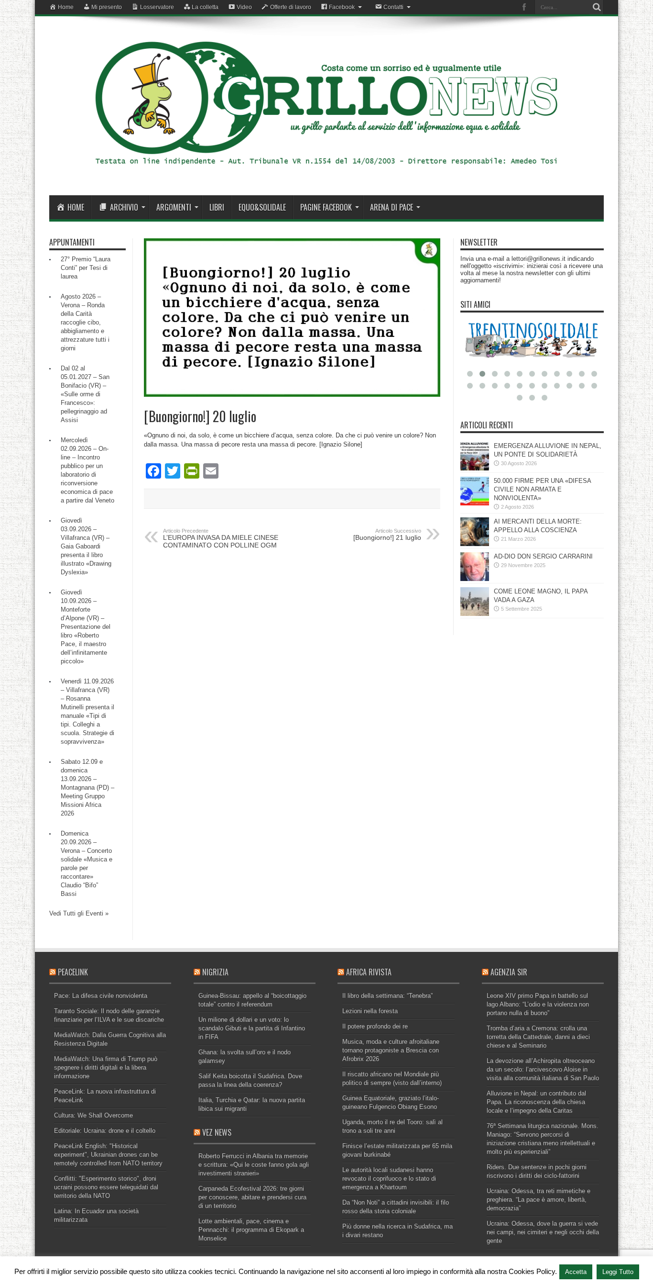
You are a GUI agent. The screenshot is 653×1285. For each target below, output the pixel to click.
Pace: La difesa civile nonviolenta (100, 995)
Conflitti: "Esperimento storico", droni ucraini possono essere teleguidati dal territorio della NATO (106, 1187)
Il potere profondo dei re (375, 1026)
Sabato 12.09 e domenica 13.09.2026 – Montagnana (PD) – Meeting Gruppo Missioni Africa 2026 (87, 787)
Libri (216, 207)
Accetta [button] (576, 1271)
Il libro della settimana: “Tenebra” (387, 995)
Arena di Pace (391, 207)
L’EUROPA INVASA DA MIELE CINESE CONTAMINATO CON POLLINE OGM (220, 538)
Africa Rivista (369, 972)
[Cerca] (596, 7)
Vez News (216, 1132)
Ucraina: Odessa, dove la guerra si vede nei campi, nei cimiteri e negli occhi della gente (543, 1232)
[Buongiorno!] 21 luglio (387, 534)
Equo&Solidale (262, 207)
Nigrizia (215, 972)
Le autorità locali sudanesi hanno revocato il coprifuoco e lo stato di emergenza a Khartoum (389, 1178)
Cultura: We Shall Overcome (93, 1115)
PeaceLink (73, 972)
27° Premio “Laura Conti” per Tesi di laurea (85, 268)
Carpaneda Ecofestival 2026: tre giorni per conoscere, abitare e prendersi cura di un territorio (252, 1197)
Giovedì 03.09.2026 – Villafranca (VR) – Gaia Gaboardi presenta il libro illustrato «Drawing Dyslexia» (86, 546)
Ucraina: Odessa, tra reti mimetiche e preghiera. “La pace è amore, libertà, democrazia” (538, 1199)
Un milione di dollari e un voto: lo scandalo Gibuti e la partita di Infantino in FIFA (251, 1028)
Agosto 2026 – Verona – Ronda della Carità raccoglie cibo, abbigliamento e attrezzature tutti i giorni (85, 322)
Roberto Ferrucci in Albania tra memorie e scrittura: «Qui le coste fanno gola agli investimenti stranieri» (253, 1164)
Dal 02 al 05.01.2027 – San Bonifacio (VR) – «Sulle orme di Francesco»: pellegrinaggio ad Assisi (85, 394)
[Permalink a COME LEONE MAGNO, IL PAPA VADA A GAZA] (474, 613)
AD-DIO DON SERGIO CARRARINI (543, 556)
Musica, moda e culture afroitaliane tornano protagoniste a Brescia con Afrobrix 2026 (390, 1050)
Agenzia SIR (508, 972)
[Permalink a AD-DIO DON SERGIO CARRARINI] (474, 578)
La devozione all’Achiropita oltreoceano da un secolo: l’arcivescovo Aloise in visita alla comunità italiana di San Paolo (543, 1069)
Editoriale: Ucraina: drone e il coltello (104, 1130)
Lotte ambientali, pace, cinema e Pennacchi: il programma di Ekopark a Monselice (251, 1230)
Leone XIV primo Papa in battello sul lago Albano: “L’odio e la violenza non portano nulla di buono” (538, 1004)
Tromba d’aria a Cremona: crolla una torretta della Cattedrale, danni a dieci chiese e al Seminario (538, 1037)
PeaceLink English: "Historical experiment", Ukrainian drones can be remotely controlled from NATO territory (108, 1154)
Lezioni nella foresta (370, 1011)
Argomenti (173, 207)
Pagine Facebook (326, 207)
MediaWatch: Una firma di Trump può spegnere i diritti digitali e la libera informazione (105, 1067)
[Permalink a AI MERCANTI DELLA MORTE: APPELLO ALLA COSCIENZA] (474, 544)
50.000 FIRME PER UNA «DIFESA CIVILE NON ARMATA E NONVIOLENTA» (542, 489)
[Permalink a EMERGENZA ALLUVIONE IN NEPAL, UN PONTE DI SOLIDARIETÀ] (474, 468)
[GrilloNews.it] (326, 171)
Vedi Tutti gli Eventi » (79, 913)
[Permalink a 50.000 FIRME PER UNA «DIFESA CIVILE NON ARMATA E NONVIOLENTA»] (474, 503)
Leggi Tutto (617, 1271)
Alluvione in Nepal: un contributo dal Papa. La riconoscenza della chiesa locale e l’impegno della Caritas (536, 1102)
